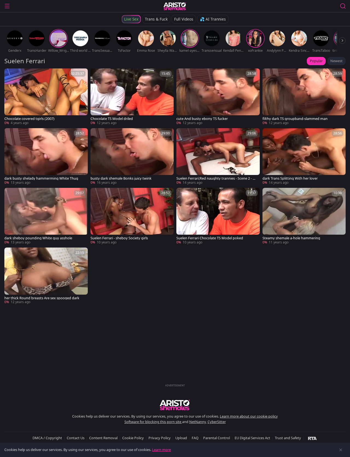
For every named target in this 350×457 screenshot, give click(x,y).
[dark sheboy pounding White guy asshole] (46, 216)
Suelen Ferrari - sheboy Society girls (119, 238)
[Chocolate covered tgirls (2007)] (46, 96)
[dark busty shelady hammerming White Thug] (46, 156)
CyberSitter (217, 421)
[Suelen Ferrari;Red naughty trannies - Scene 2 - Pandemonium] (218, 156)
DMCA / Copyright (47, 437)
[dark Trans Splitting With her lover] (304, 156)
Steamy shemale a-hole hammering (291, 238)
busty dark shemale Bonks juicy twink (121, 178)
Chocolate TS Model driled (112, 118)
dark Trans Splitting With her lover (290, 178)
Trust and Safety (288, 437)
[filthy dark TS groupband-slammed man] (304, 96)
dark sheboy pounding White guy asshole (38, 238)
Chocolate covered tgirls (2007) (29, 118)
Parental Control (216, 437)
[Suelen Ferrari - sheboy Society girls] (132, 216)
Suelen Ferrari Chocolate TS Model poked (209, 238)
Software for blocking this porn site (153, 421)
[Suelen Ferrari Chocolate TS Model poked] (218, 216)
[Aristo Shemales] (175, 6)
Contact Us (75, 437)
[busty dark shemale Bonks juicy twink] (132, 156)
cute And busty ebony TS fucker (202, 118)
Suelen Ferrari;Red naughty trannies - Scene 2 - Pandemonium (216, 178)
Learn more (161, 449)
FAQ (195, 437)
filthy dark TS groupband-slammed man (295, 118)
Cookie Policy (133, 437)
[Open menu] (7, 6)
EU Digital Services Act (252, 437)
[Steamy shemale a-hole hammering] (304, 216)
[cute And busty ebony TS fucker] (218, 96)
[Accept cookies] (341, 450)
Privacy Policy (159, 437)
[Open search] (343, 6)
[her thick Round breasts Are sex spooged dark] (46, 276)
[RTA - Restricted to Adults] (312, 438)
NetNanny (197, 421)
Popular (316, 60)
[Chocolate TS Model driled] (132, 96)
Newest (336, 60)
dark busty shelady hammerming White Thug (41, 178)
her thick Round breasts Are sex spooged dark (41, 298)
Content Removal (103, 437)
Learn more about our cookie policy (249, 416)
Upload (181, 437)
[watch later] (11, 75)
